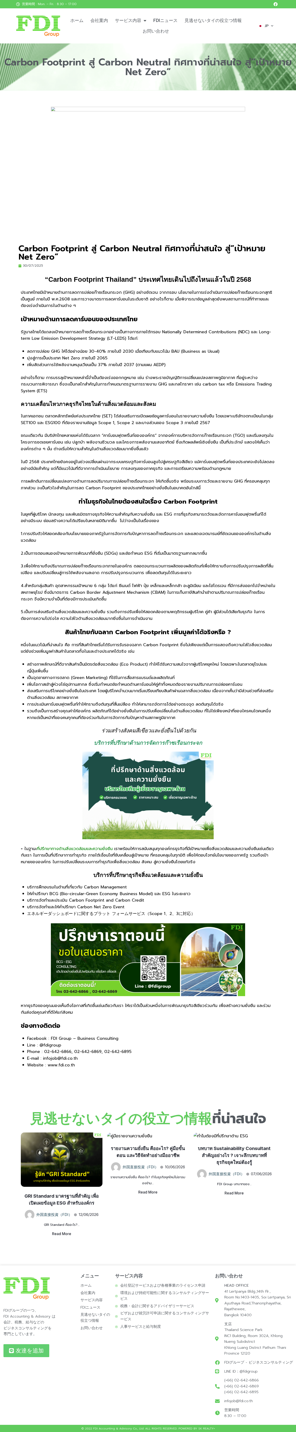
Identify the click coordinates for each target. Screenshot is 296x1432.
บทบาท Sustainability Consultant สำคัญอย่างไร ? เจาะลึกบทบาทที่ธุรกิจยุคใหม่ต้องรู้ (234, 1155)
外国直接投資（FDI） (54, 1214)
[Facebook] (275, 4)
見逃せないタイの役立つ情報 (213, 20)
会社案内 (99, 20)
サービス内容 (128, 20)
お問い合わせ (156, 31)
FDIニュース (165, 20)
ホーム (76, 20)
